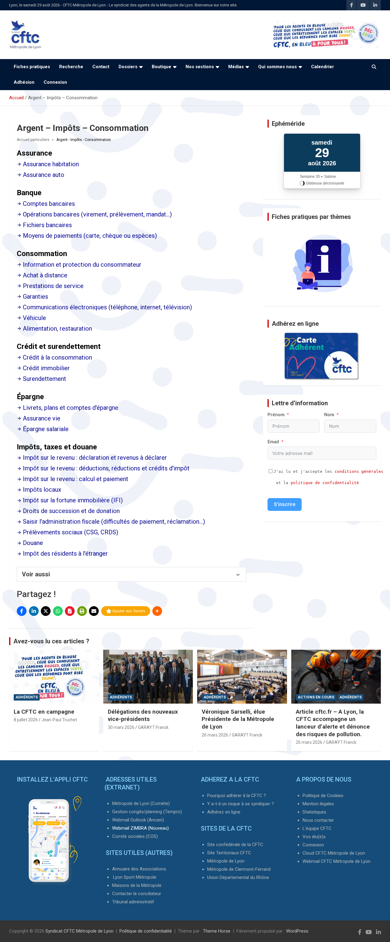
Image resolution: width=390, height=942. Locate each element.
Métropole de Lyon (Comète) (141, 803)
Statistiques (314, 812)
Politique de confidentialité (145, 931)
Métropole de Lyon (225, 861)
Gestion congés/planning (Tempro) (147, 811)
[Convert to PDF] (70, 611)
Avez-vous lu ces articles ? (51, 641)
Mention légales (318, 804)
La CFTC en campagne (44, 711)
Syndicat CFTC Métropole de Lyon (79, 931)
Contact (100, 66)
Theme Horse (216, 931)
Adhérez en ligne (223, 812)
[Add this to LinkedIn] (34, 611)
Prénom (276, 414)
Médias (236, 66)
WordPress (297, 931)
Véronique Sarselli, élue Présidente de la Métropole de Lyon (238, 719)
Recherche (71, 66)
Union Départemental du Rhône (238, 877)
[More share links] (157, 611)
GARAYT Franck (153, 727)
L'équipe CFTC (317, 828)
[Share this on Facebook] (22, 611)
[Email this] (94, 611)
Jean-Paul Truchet (59, 719)
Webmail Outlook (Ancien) (138, 820)
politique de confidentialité (325, 482)
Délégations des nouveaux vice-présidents (143, 715)
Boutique (161, 66)
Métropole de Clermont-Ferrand (239, 869)
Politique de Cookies (323, 795)
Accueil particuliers (33, 140)
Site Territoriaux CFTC (229, 853)
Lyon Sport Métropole (134, 877)
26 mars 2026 (215, 735)
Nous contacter (318, 820)
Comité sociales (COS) (135, 836)
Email (273, 442)
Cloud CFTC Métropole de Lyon (334, 853)
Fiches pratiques (32, 66)
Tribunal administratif (133, 902)
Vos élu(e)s (314, 836)
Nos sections (200, 66)
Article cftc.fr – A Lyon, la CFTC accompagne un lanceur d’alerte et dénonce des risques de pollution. (333, 723)
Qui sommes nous (277, 66)
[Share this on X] (46, 611)
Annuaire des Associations (139, 869)
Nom (329, 414)
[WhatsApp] (58, 611)
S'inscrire (284, 504)
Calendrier (322, 66)
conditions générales (359, 471)
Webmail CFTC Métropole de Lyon (336, 861)
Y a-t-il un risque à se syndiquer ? (240, 804)
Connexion (55, 82)
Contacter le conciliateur (136, 893)
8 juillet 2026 (26, 719)
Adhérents (27, 697)
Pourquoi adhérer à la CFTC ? (236, 795)
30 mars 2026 (121, 727)
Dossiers (128, 66)
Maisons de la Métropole (136, 885)
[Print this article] (82, 611)
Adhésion (24, 82)
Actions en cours (316, 697)
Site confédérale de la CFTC (235, 844)
